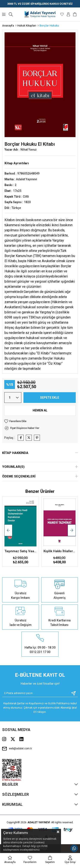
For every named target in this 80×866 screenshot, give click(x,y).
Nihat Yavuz (28, 149)
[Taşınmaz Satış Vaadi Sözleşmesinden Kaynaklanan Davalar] (20, 523)
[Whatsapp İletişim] (74, 848)
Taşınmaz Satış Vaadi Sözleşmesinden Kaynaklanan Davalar (20, 551)
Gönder (72, 693)
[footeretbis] (12, 770)
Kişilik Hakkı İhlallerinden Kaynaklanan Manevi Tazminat (60, 551)
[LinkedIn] (21, 739)
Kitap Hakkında (15, 453)
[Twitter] (12, 739)
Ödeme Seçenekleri (18, 476)
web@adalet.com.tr (20, 748)
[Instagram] (4, 739)
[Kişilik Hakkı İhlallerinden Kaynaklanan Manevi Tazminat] (60, 523)
